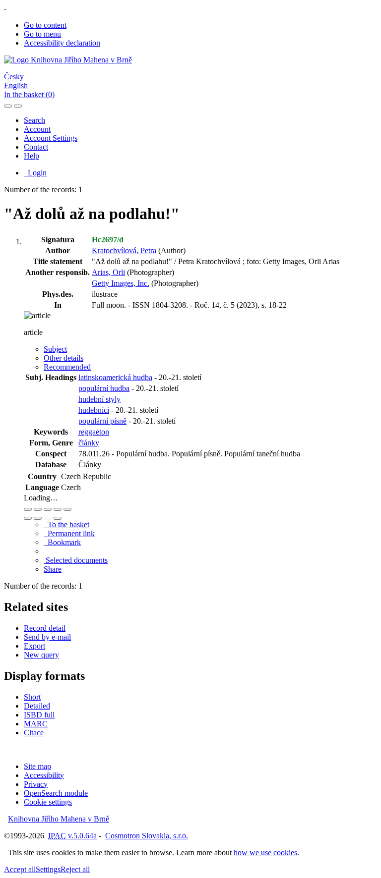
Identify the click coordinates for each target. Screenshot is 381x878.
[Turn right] (38, 518)
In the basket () (29, 94)
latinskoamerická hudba (115, 377)
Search (34, 120)
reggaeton (93, 432)
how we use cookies (265, 852)
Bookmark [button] (62, 542)
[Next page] (58, 518)
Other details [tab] (63, 358)
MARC (36, 723)
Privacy (36, 784)
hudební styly (99, 399)
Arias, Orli (108, 272)
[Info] (67, 509)
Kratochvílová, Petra (124, 250)
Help (31, 156)
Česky (14, 76)
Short (32, 697)
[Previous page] (48, 518)
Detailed (37, 706)
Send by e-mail (47, 637)
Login (35, 172)
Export (34, 646)
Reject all (75, 869)
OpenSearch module (56, 793)
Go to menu (42, 34)
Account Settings (50, 138)
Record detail (44, 628)
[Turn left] (28, 518)
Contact (36, 147)
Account (37, 129)
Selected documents (76, 560)
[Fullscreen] (58, 509)
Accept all (20, 869)
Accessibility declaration (62, 43)
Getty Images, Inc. (120, 283)
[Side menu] (8, 106)
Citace (34, 732)
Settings (48, 869)
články (88, 443)
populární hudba (103, 388)
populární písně (102, 421)
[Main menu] (18, 106)
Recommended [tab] (67, 367)
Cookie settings (48, 802)
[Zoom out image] (38, 509)
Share (53, 569)
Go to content (45, 25)
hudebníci (93, 410)
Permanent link (69, 533)
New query (41, 655)
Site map (37, 766)
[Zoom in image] (28, 509)
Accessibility (44, 775)
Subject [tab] (55, 349)
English (16, 85)
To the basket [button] (66, 524)
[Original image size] (48, 509)
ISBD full (39, 715)
